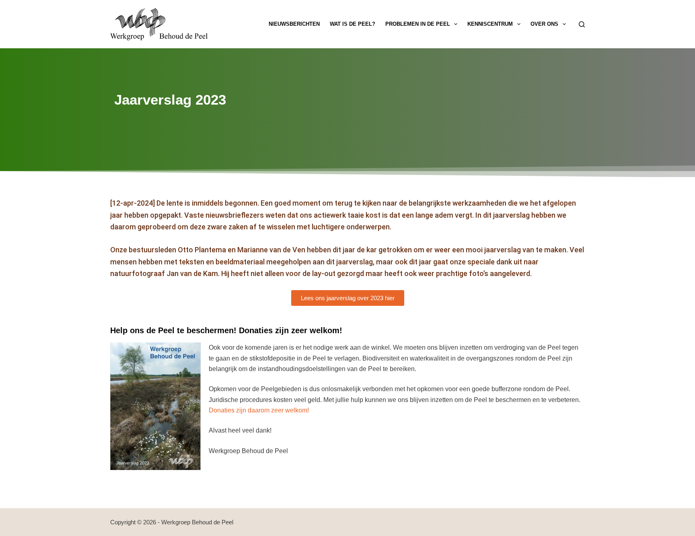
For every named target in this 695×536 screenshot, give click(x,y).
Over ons (544, 24)
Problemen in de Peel (417, 24)
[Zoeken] (582, 24)
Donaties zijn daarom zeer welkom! (259, 410)
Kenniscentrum (490, 24)
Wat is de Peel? (352, 24)
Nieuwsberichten (294, 24)
